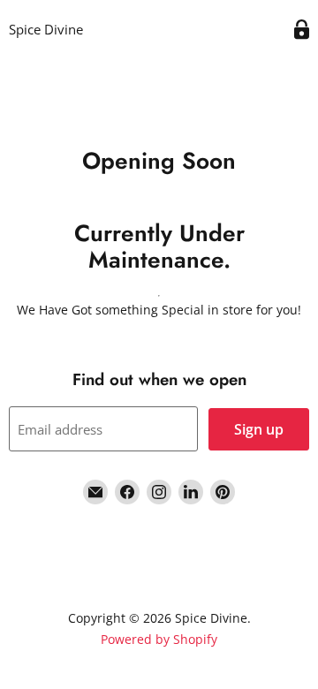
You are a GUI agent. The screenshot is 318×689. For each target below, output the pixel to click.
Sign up (259, 429)
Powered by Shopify (159, 639)
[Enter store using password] (301, 29)
